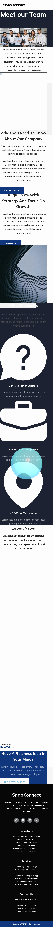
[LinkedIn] (29, 820)
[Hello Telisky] (23, 647)
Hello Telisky (7, 747)
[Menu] (48, 5)
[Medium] (36, 820)
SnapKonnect (14, 5)
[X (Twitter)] (23, 820)
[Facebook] (16, 820)
